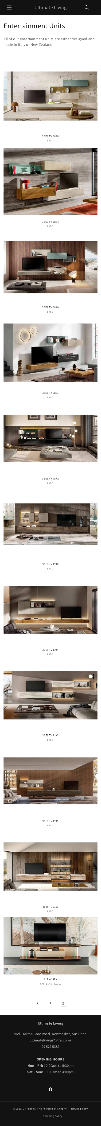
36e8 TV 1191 (50, 906)
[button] (9, 7)
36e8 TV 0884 (50, 221)
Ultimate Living (32, 1108)
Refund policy (79, 1108)
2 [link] (63, 1003)
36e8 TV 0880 (50, 307)
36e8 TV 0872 (50, 478)
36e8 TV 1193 (50, 735)
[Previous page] (38, 1003)
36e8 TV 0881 (50, 392)
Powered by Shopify (55, 1108)
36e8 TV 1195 (50, 821)
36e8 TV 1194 (50, 649)
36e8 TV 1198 (50, 564)
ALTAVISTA (50, 979)
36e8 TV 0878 (50, 136)
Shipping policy (52, 1116)
